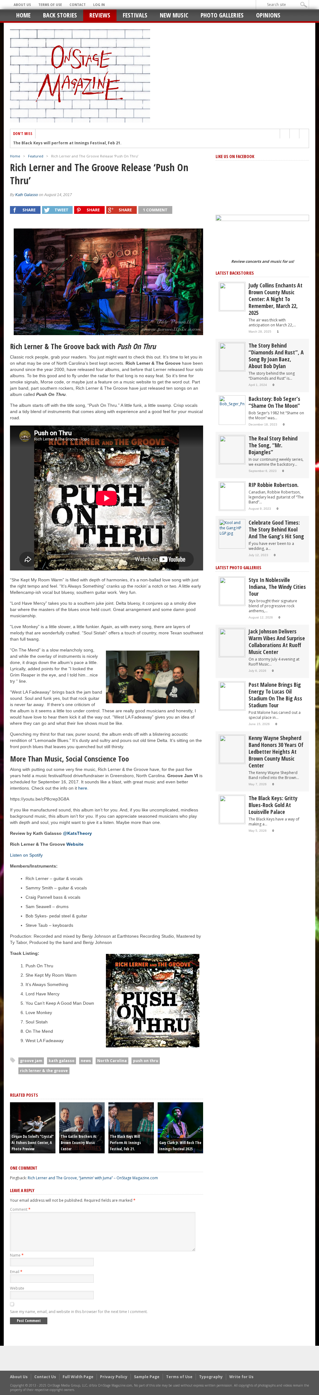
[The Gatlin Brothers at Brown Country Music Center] (82, 1127)
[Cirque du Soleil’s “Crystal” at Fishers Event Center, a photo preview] (32, 1127)
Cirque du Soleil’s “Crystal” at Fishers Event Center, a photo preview (33, 1143)
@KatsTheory (77, 833)
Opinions (268, 15)
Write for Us (241, 1376)
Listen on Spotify (26, 855)
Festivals (135, 15)
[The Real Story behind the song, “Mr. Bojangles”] (232, 449)
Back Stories (60, 15)
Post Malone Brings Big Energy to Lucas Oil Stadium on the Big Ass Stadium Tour (275, 695)
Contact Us (45, 1376)
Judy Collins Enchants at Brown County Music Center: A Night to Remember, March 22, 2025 (275, 299)
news (86, 1060)
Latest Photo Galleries (238, 567)
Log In (99, 4)
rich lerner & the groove (44, 1070)
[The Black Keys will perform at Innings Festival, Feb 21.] (131, 1127)
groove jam (31, 1060)
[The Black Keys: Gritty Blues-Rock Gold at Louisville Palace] (232, 809)
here (82, 788)
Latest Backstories (235, 273)
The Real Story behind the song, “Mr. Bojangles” (273, 445)
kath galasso (61, 1060)
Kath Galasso (26, 195)
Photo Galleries (222, 15)
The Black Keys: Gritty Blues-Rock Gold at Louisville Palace (273, 805)
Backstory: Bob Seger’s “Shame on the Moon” (274, 402)
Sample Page (147, 1376)
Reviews (99, 15)
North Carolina (112, 1060)
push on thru (145, 1060)
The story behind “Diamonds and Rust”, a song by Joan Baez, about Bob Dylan (276, 355)
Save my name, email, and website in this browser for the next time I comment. (79, 1311)
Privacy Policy (113, 1376)
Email (16, 1271)
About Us (22, 4)
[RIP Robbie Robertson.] (232, 495)
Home (23, 15)
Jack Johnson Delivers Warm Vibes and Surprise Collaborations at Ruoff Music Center (277, 641)
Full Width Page (78, 1376)
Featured (35, 156)
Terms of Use (50, 4)
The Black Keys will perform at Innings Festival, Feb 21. (67, 143)
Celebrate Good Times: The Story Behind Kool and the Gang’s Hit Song (276, 529)
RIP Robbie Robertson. (273, 484)
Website (17, 1288)
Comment (20, 1209)
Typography (211, 1376)
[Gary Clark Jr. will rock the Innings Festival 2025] (180, 1127)
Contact (77, 4)
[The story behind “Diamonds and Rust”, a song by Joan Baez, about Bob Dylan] (232, 356)
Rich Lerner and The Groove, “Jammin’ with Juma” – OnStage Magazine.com (93, 1178)
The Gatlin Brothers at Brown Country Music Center (79, 1143)
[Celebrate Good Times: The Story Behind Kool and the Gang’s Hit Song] (232, 527)
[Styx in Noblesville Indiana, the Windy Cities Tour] (232, 591)
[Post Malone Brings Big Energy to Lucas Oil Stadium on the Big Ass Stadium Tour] (232, 695)
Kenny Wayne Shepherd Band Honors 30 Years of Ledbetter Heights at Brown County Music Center (276, 751)
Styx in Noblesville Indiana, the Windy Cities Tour (277, 586)
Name (17, 1255)
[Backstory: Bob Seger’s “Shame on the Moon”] (232, 401)
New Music (174, 15)
